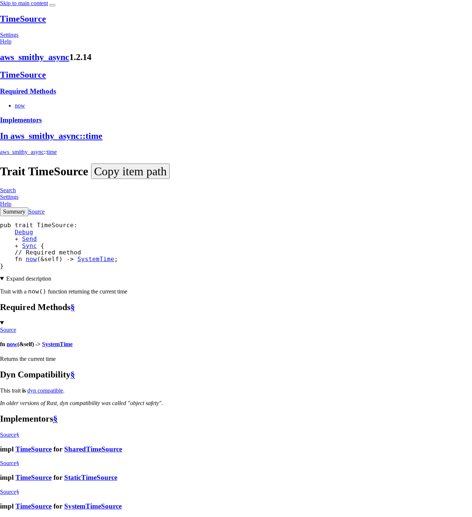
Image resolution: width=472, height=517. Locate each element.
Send (29, 238)
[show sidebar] (52, 5)
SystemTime (95, 259)
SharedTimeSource (93, 449)
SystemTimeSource (93, 506)
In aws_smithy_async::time (51, 136)
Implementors (21, 120)
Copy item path (130, 171)
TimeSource (23, 19)
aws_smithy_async (34, 57)
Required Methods (28, 91)
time (52, 152)
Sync (29, 245)
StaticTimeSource (90, 477)
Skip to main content (24, 3)
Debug (24, 232)
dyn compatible (45, 390)
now (20, 105)
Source (36, 211)
